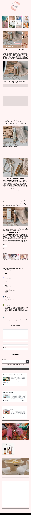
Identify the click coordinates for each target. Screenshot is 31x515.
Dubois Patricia (7, 296)
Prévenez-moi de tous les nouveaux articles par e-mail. (15, 352)
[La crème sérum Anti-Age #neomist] (15, 256)
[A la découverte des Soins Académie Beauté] (24, 256)
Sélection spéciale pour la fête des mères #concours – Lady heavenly (13, 268)
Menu (28, 13)
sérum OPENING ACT (12, 155)
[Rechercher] (27, 361)
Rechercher (4, 359)
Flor (5, 277)
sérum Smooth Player (10, 234)
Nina (5, 285)
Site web (4, 347)
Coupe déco (15, 466)
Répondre (6, 273)
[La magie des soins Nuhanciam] (7, 256)
